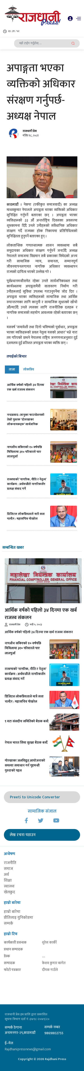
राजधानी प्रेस (30, 131)
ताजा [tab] (12, 369)
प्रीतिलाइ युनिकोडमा (18, 917)
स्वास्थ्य (9, 886)
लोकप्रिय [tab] (28, 369)
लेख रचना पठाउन (23, 835)
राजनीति (10, 862)
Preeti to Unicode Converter (35, 797)
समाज (8, 868)
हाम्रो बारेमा (12, 911)
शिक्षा (8, 880)
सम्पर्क (8, 923)
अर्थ (6, 874)
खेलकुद (9, 892)
